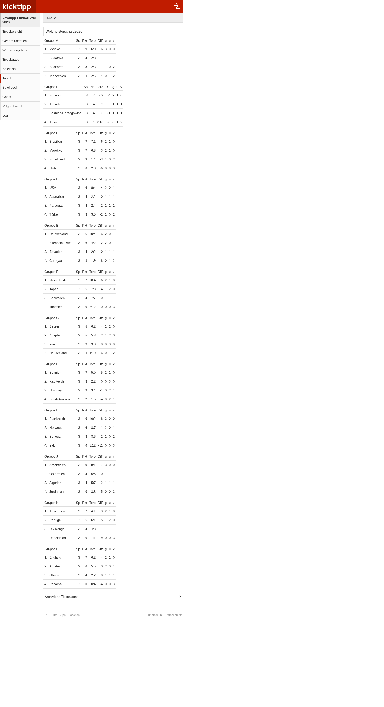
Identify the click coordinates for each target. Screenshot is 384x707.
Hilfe (54, 615)
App (63, 615)
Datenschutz (174, 615)
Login (6, 115)
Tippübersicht (12, 31)
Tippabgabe (10, 59)
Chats (6, 97)
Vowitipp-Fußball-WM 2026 (19, 20)
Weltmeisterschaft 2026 (64, 31)
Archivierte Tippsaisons (61, 597)
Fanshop (74, 615)
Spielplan (9, 69)
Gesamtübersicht (15, 41)
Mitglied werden (13, 106)
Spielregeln (10, 87)
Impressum (155, 615)
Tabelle (7, 78)
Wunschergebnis (14, 50)
